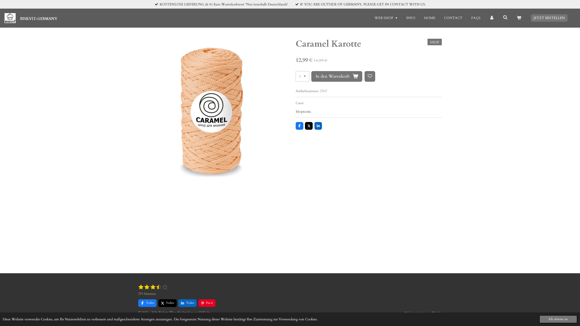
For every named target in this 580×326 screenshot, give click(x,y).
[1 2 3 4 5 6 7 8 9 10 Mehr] (302, 76)
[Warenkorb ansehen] (519, 18)
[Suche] (505, 17)
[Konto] (492, 18)
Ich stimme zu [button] (558, 319)
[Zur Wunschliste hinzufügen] (370, 76)
